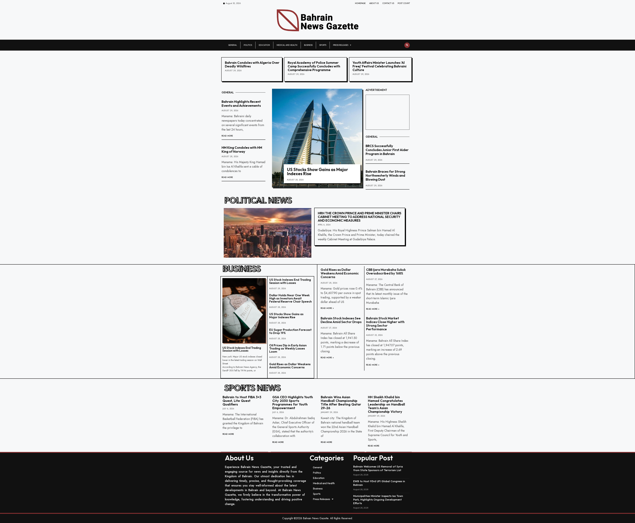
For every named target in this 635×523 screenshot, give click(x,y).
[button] (407, 45)
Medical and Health (287, 45)
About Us (374, 3)
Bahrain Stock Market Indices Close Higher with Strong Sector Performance (385, 323)
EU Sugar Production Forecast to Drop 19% (290, 331)
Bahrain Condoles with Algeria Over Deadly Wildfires (252, 64)
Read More (227, 135)
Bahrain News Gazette (315, 518)
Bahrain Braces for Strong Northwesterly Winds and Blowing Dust (385, 175)
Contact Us (388, 3)
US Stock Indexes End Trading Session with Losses (241, 349)
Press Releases (340, 45)
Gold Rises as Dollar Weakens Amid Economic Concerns (290, 365)
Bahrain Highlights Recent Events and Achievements (241, 103)
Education (264, 45)
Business (308, 45)
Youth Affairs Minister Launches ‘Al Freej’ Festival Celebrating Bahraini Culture (379, 66)
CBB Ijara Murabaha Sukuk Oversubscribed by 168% (386, 271)
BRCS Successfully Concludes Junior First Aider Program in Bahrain (387, 150)
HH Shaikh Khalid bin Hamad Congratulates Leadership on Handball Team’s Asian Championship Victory (386, 404)
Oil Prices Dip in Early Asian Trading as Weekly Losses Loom (288, 348)
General (232, 45)
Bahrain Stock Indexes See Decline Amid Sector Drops (341, 320)
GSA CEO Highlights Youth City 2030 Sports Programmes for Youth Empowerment (292, 402)
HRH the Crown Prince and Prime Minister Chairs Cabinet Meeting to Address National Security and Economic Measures (359, 216)
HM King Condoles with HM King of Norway (242, 149)
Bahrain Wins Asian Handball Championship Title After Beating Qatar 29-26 (341, 402)
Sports (322, 45)
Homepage (360, 3)
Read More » (327, 308)
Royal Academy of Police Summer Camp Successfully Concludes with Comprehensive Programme (314, 66)
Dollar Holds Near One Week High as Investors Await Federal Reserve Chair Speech (290, 298)
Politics (248, 45)
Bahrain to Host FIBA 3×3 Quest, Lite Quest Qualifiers (242, 400)
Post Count (404, 3)
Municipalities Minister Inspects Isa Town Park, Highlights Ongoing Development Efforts (378, 499)
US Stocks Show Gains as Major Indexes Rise (317, 171)
